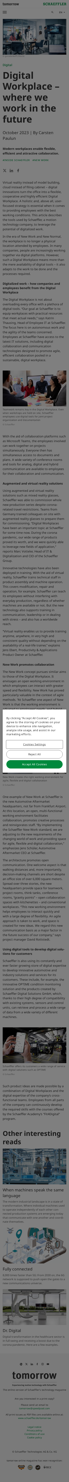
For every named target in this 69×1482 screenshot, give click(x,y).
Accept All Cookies (34, 764)
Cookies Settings (34, 744)
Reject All (34, 754)
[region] (34, 741)
